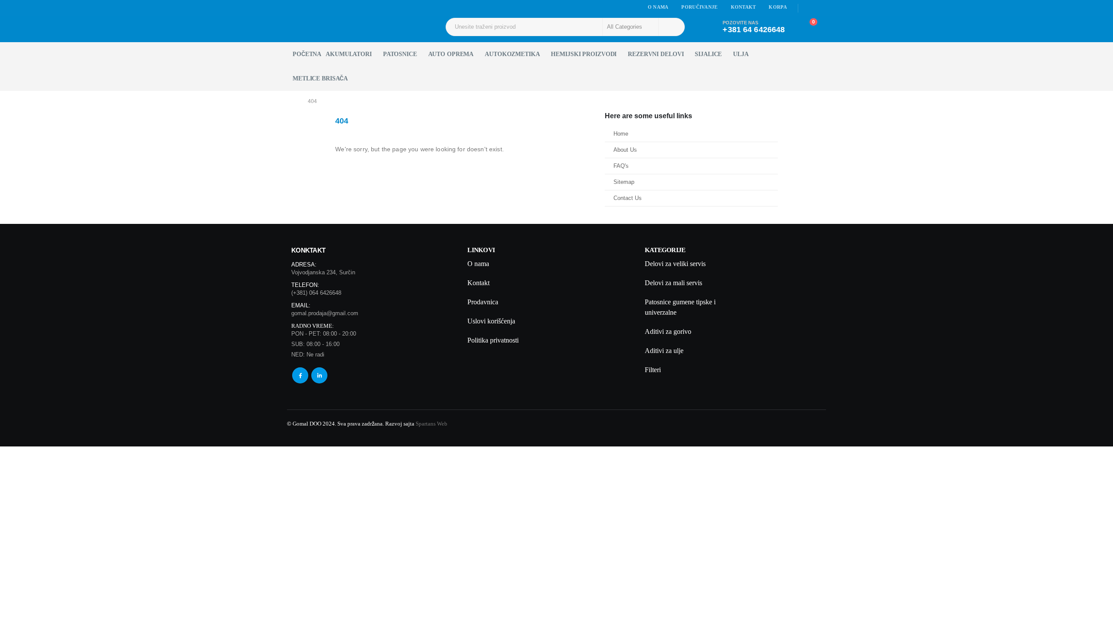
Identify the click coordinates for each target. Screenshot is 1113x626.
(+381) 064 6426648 (316, 293)
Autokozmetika (512, 54)
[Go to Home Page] (293, 101)
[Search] (670, 27)
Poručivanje (699, 7)
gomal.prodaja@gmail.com (324, 313)
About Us (625, 150)
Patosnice (400, 54)
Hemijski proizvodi (583, 54)
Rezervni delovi (655, 54)
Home (620, 134)
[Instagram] (820, 8)
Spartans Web (431, 424)
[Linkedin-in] (319, 375)
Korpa (777, 7)
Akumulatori (349, 54)
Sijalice (708, 54)
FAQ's (621, 166)
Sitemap (623, 182)
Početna (307, 54)
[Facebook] (808, 8)
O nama (658, 7)
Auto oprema (451, 54)
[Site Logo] (311, 27)
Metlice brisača (320, 78)
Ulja (741, 54)
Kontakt (743, 7)
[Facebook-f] (300, 375)
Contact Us (627, 198)
